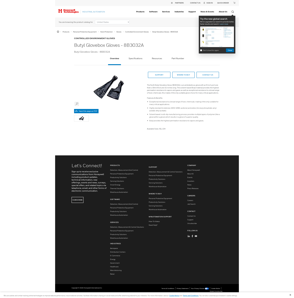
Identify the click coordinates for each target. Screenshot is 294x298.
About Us (223, 11)
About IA (190, 174)
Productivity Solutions (118, 177)
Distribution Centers (117, 252)
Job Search (191, 204)
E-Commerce (115, 256)
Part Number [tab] (178, 58)
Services (166, 11)
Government (115, 263)
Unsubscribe (192, 223)
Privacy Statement (183, 288)
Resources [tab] (157, 58)
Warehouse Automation (119, 192)
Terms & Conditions (167, 288)
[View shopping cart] (234, 3)
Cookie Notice (215, 288)
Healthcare (114, 267)
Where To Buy (183, 75)
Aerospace (114, 248)
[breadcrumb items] (58, 31)
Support (192, 11)
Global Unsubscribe (216, 291)
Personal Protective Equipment (121, 174)
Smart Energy (115, 185)
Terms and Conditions (191, 296)
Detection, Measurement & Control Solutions (127, 227)
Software (153, 11)
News (189, 185)
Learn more (223, 24)
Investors (190, 181)
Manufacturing (116, 270)
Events (189, 177)
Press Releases (193, 188)
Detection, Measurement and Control (124, 170)
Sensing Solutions (117, 181)
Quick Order (223, 3)
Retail (112, 274)
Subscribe (77, 200)
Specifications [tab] (135, 58)
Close (230, 50)
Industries (179, 11)
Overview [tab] (114, 58)
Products (140, 11)
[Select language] (172, 3)
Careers (190, 200)
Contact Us (191, 216)
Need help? (153, 225)
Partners (179, 3)
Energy (112, 259)
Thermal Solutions (117, 188)
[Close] (290, 294)
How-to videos (154, 221)
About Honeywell (193, 170)
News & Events (207, 11)
